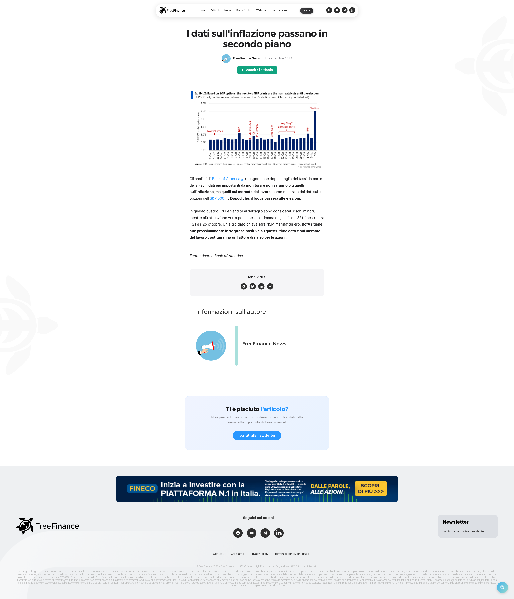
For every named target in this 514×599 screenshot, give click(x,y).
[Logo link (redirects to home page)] (172, 10)
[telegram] (270, 286)
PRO (307, 10)
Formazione (279, 10)
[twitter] (252, 286)
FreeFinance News (264, 344)
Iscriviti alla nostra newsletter (464, 531)
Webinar (261, 10)
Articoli (215, 10)
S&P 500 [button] (217, 198)
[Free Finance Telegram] (345, 10)
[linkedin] (261, 286)
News (228, 10)
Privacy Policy (259, 554)
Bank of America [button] (226, 179)
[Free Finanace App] (352, 10)
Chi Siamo (237, 554)
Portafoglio (243, 10)
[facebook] (244, 286)
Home (202, 10)
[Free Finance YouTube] (337, 10)
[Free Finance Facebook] (329, 10)
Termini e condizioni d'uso (292, 554)
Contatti (218, 554)
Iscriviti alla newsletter (257, 435)
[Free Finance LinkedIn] (279, 533)
